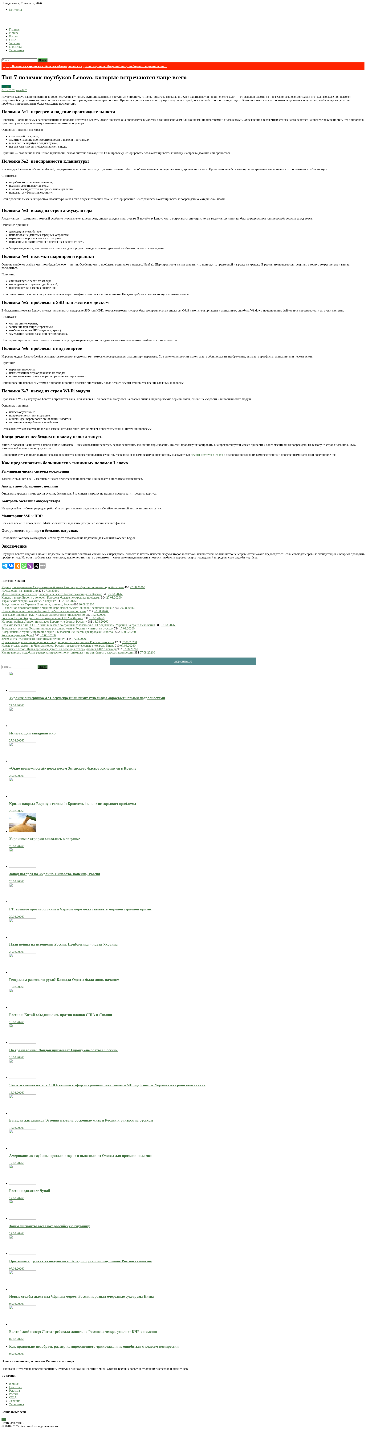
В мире (13, 33)
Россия (13, 36)
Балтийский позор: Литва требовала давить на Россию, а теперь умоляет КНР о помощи (59, 649)
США (13, 39)
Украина (14, 43)
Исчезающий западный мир (20, 590)
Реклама (14, 1390)
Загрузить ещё (183, 661)
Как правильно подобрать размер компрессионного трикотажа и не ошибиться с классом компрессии (68, 652)
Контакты (15, 9)
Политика (15, 46)
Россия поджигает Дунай (18, 635)
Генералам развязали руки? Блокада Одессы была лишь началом (43, 614)
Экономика (16, 50)
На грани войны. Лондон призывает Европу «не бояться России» (44, 621)
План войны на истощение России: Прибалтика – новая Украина (44, 611)
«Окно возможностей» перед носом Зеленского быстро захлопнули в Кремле (52, 594)
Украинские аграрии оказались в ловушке (29, 601)
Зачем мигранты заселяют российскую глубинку (33, 638)
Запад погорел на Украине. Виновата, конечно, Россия (37, 604)
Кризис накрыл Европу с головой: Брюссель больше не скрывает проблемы (51, 597)
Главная (14, 29)
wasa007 (21, 90)
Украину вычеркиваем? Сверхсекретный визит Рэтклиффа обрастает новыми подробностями (63, 587)
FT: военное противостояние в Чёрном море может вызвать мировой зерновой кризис (58, 607)
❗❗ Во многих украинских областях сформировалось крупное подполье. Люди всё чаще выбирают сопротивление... (85, 66)
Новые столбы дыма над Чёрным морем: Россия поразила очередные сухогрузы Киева (58, 645)
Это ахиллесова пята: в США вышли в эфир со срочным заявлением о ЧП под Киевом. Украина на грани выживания (78, 625)
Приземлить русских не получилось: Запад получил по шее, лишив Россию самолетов (58, 642)
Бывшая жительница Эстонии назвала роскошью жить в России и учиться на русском (57, 628)
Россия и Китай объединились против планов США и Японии (42, 618)
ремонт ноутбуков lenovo (207, 454)
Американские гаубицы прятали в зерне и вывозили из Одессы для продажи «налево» (58, 631)
